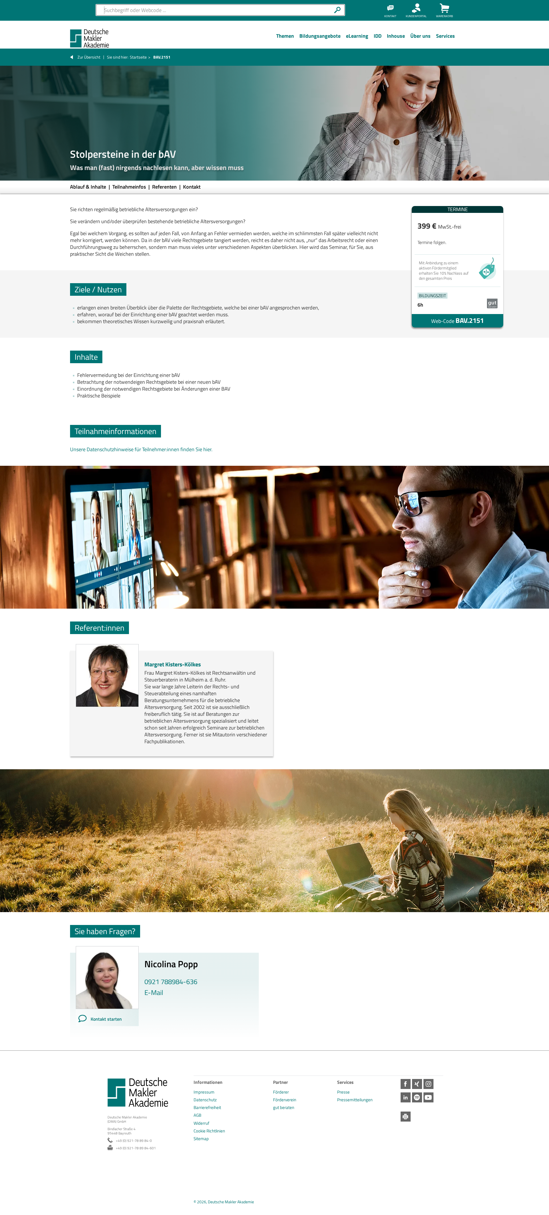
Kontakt (191, 187)
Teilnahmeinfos (129, 187)
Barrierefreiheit (207, 1107)
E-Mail (153, 992)
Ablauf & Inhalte (88, 187)
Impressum (204, 1092)
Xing (417, 1084)
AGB (197, 1115)
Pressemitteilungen (355, 1099)
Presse (343, 1092)
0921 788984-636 (170, 981)
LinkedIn (406, 1097)
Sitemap (201, 1138)
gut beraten (283, 1107)
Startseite (138, 57)
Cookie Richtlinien (209, 1131)
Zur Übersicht (88, 57)
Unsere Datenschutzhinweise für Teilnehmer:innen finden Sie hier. (141, 449)
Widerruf (201, 1123)
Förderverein (284, 1099)
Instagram (428, 1084)
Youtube (428, 1097)
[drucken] (406, 1117)
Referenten (165, 187)
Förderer (281, 1092)
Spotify (417, 1097)
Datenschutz (205, 1099)
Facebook (406, 1084)
